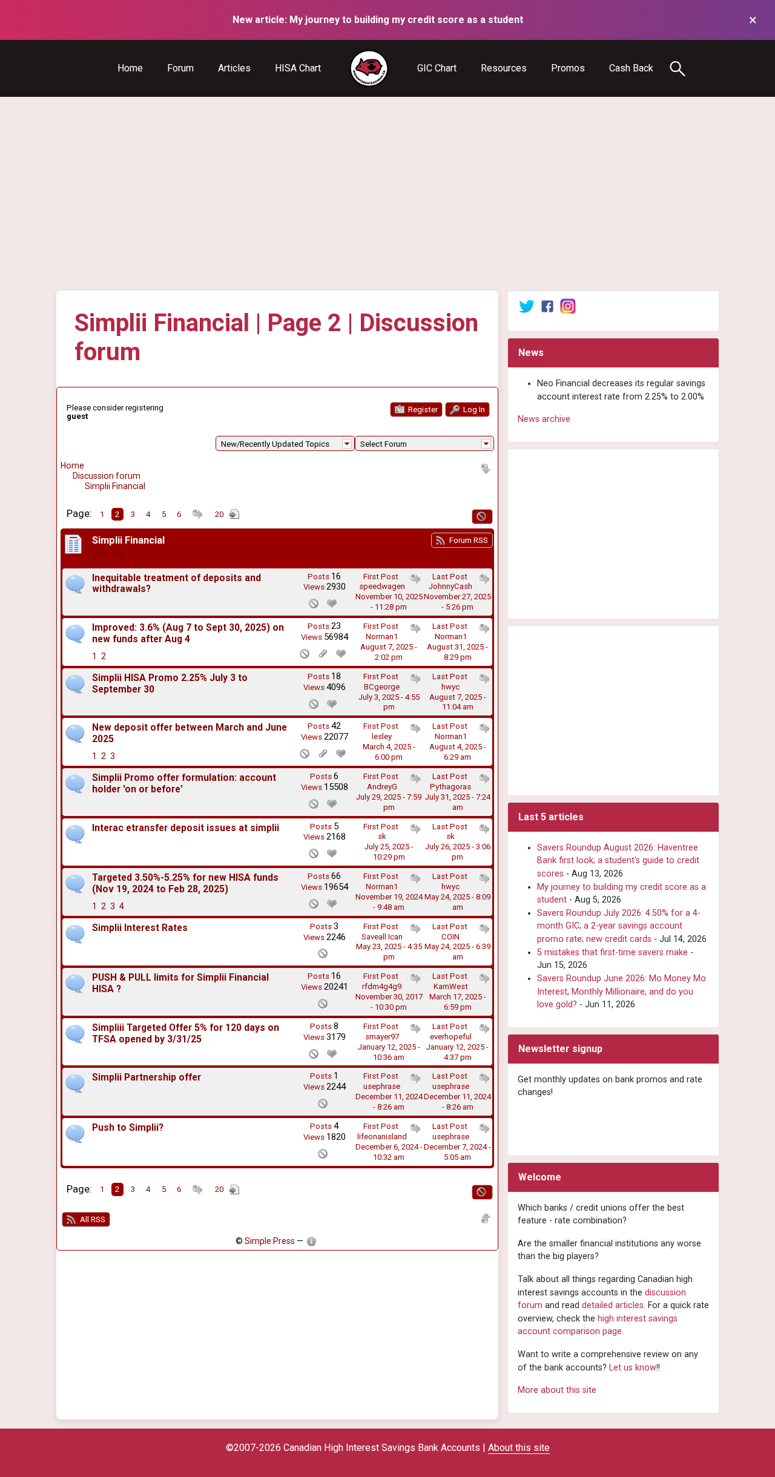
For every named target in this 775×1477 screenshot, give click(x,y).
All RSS (91, 1219)
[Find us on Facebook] (547, 306)
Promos (568, 68)
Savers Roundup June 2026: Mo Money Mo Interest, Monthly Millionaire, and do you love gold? (621, 991)
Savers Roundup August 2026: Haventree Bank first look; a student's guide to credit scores (618, 861)
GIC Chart (437, 68)
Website (108, 553)
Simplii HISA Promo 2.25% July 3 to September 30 (170, 684)
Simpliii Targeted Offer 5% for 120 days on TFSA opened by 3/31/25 (185, 1033)
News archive (544, 419)
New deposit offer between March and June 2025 (189, 733)
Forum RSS (467, 540)
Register (422, 409)
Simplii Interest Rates (140, 928)
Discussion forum (106, 476)
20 (219, 514)
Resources (504, 68)
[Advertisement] (387, 193)
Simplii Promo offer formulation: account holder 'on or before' (184, 783)
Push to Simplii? (127, 1127)
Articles (234, 68)
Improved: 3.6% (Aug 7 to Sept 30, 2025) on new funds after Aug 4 (188, 633)
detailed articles (613, 1305)
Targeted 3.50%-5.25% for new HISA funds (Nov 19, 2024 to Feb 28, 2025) (185, 883)
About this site (519, 1447)
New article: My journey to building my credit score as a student (377, 19)
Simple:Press (270, 1241)
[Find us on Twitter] (527, 306)
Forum (180, 68)
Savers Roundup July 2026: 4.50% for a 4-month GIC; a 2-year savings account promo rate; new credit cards (619, 926)
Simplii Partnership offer (146, 1077)
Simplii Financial (115, 486)
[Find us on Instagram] (568, 306)
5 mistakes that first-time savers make (612, 952)
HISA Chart (298, 68)
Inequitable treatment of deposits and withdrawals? (176, 584)
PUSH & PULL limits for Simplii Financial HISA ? (180, 983)
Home (130, 68)
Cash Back (631, 68)
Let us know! (633, 1368)
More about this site (557, 1390)
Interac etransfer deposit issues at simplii (185, 828)
